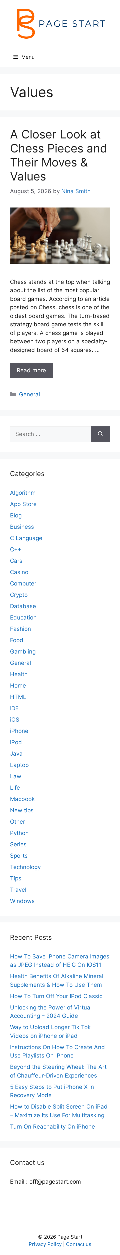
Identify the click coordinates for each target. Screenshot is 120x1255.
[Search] (100, 434)
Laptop (19, 765)
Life (15, 787)
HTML (18, 697)
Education (23, 617)
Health (19, 674)
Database (23, 606)
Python (19, 833)
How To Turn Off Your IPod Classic (56, 996)
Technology (25, 867)
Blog (16, 515)
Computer (23, 583)
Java (16, 753)
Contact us (78, 1244)
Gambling (23, 651)
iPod (16, 742)
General (29, 394)
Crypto (19, 594)
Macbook (22, 799)
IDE (14, 708)
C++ (15, 549)
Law (15, 776)
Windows (22, 901)
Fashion (20, 628)
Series (18, 844)
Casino (19, 572)
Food (16, 640)
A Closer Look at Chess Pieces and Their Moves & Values (58, 155)
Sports (19, 855)
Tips (15, 878)
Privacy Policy (45, 1244)
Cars (16, 560)
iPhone (19, 731)
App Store (23, 504)
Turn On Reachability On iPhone (52, 1126)
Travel (18, 889)
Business (22, 526)
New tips (22, 810)
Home (18, 685)
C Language (26, 538)
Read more (31, 370)
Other (17, 821)
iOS (14, 719)
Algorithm (23, 492)
